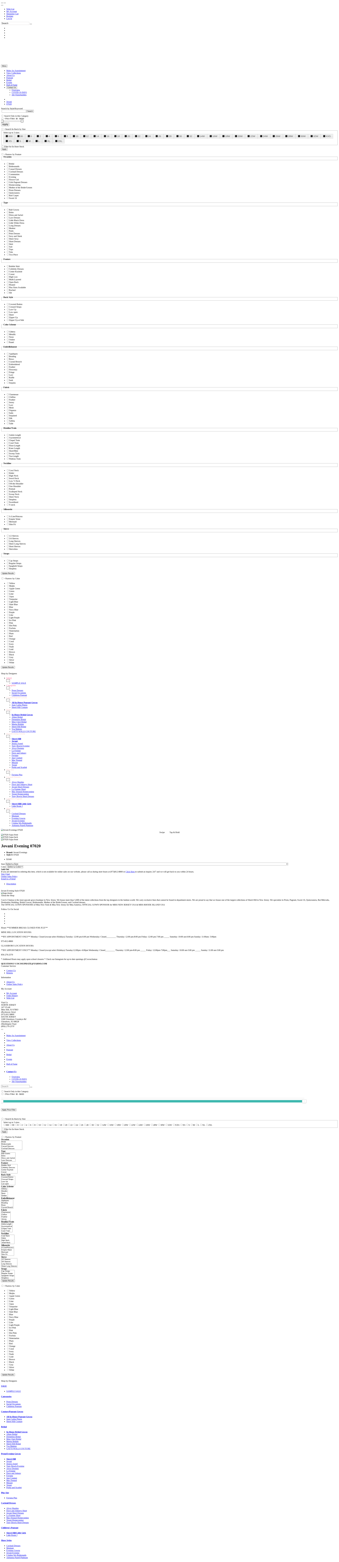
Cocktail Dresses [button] (8, 1503)
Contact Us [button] (11, 1071)
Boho (11, 212)
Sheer (11, 315)
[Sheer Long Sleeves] (9, 1266)
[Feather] (5, 1217)
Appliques (13, 354)
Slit (10, 293)
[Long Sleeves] (9, 1264)
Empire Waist (14, 519)
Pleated (12, 285)
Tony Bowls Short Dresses (23, 796)
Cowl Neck (14, 470)
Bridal (11, 164)
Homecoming (14, 185)
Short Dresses (15, 241)
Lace (11, 375)
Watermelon (14, 631)
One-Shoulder (15, 486)
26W (277, 136)
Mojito (12, 586)
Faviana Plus (17, 775)
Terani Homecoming (20, 794)
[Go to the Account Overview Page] (2, 5)
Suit (10, 247)
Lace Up (12, 309)
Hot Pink (13, 625)
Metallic (12, 334)
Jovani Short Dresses (20, 787)
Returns (9, 973)
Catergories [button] (6, 1396)
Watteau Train (15, 459)
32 (190, 136)
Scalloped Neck (15, 491)
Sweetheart (13, 502)
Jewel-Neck (14, 478)
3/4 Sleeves (14, 538)
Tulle (11, 423)
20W (240, 136)
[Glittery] (4, 1189)
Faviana (15, 755)
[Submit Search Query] (31, 1087)
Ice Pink (12, 620)
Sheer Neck (14, 497)
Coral (11, 641)
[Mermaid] (7, 1252)
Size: (3, 864)
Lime (11, 594)
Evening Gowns (18, 818)
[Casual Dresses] (11, 1146)
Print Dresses (14, 233)
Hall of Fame (11, 1064)
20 (128, 136)
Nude (11, 647)
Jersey (11, 402)
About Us (10, 982)
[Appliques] (7, 1201)
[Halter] (7, 1238)
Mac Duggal (17, 760)
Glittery (12, 332)
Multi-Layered (15, 279)
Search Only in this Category (16, 116)
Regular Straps (15, 563)
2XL (60, 141)
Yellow (12, 583)
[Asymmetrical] (6, 1226)
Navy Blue (13, 610)
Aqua (11, 596)
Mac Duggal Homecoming (23, 792)
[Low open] (8, 1184)
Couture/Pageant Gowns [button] (12, 1411)
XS (10, 141)
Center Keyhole (15, 271)
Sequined (13, 415)
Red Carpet (14, 195)
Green (11, 591)
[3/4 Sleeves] (9, 1262)
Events (9, 1059)
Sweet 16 (13, 198)
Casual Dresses (15, 169)
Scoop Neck (14, 494)
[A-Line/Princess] (7, 1248)
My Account (11, 11)
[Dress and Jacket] (8, 1158)
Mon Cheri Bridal (19, 722)
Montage (15, 816)
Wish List (10, 9)
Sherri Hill (16, 739)
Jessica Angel (17, 743)
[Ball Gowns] (8, 1154)
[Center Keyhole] (9, 1170)
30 (180, 136)
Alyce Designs (18, 748)
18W (227, 136)
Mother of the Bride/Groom (20, 187)
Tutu (11, 252)
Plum (11, 633)
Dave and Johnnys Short (22, 784)
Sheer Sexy (14, 239)
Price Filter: (10, 118)
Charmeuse (13, 394)
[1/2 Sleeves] (9, 1259)
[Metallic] (4, 1191)
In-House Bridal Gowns (22, 715)
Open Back (14, 282)
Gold (11, 649)
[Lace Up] (8, 1182)
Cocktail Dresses (16, 172)
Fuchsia (12, 628)
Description (11, 884)
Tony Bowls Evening (21, 746)
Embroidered (14, 364)
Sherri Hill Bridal (19, 727)
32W (315, 136)
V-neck (12, 505)
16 (108, 136)
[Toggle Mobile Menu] (2, 1029)
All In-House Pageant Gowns (25, 702)
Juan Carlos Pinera (19, 705)
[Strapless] (8, 1278)
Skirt (11, 244)
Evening (12, 177)
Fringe (11, 372)
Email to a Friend (8, 879)
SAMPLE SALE (19, 683)
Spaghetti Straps (16, 566)
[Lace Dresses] (8, 1160)
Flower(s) (13, 370)
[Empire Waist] (7, 1250)
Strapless (12, 499)
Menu (4, 66)
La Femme (16, 751)
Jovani (15, 741)
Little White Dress (16, 223)
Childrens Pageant (19, 695)
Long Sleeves (14, 541)
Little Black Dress (16, 220)
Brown (12, 652)
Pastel (11, 342)
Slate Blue (13, 604)
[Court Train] (6, 1231)
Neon (11, 337)
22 (139, 136)
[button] (16, 70)
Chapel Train (14, 440)
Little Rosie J (17, 806)
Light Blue (13, 602)
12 (87, 136)
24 (149, 136)
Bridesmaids (14, 166)
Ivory (11, 644)
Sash (11, 380)
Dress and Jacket (16, 215)
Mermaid (13, 522)
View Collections (13, 1040)
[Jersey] (5, 1219)
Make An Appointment (16, 1035)
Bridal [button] (4, 1427)
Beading (12, 356)
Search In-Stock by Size (15, 129)
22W (252, 136)
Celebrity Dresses (16, 269)
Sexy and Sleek (15, 236)
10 (77, 136)
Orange (12, 639)
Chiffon (12, 397)
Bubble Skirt (14, 266)
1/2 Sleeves (14, 536)
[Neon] (4, 1193)
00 (21, 136)
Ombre (12, 340)
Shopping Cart (12, 14)
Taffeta (12, 421)
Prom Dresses (15, 190)
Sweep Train (14, 453)
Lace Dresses (14, 218)
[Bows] (7, 1205)
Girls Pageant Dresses (18, 182)
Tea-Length (14, 456)
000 (10, 136)
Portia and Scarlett (19, 767)
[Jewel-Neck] (7, 1243)
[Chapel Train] (6, 1229)
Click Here (130, 872)
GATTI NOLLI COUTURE (24, 731)
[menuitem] (172, 9)
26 (159, 136)
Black (11, 654)
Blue (11, 607)
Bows (11, 359)
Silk (10, 418)
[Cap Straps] (8, 1271)
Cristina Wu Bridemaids (22, 823)
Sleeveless (13, 549)
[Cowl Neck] (7, 1236)
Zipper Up (13, 317)
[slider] (304, 1101)
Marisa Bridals (18, 724)
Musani (15, 762)
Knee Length (14, 448)
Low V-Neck (14, 481)
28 (170, 136)
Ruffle (11, 377)
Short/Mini (13, 451)
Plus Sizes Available (17, 287)
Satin (11, 413)
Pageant (9, 1050)
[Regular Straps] (8, 1273)
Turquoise (13, 599)
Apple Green (14, 588)
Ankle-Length (15, 435)
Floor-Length (14, 445)
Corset (11, 274)
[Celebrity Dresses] (9, 1168)
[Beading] (7, 1203)
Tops (11, 249)
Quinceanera (14, 193)
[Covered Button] (8, 1177)
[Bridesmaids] (11, 1144)
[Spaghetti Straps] (8, 1276)
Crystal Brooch (15, 362)
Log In (9, 18)
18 (118, 136)
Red (11, 636)
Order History (12, 996)
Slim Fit (12, 524)
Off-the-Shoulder (16, 484)
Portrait (12, 489)
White (11, 662)
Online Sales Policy (9, 876)
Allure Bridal (17, 717)
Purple (12, 612)
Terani (14, 765)
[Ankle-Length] (6, 1224)
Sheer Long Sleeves (17, 544)
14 (97, 136)
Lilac (11, 615)
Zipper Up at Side (16, 320)
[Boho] (8, 1156)
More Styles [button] (6, 1540)
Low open (13, 312)
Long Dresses (15, 225)
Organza (12, 410)
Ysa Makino (17, 729)
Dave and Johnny (19, 753)
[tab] (172, 680)
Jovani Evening (18, 821)
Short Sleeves (14, 546)
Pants (11, 231)
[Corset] (9, 1172)
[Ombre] (4, 1196)
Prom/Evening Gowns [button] (11, 1454)
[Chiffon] (5, 1215)
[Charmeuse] (5, 1212)
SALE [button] (4, 1386)
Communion (14, 174)
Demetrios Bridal (19, 719)
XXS (328, 136)
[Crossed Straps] (8, 1179)
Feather (12, 367)
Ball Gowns (14, 210)
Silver (11, 660)
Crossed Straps (15, 307)
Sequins (12, 383)
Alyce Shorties (18, 782)
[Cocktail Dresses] (11, 1149)
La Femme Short (19, 789)
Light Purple (14, 618)
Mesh (11, 408)
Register (9, 16)
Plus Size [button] (5, 1493)
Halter (11, 473)
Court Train (14, 443)
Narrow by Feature (13, 154)
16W (214, 136)
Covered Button (15, 304)
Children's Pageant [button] (9, 1528)
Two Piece (13, 255)
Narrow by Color (12, 578)
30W (303, 136)
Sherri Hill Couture (20, 707)
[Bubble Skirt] (9, 1165)
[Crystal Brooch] (7, 1207)
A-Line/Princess (16, 516)
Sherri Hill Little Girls (21, 804)
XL (48, 141)
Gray (11, 657)
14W (202, 136)
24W (265, 136)
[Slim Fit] (7, 1254)
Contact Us (11, 970)
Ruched (12, 290)
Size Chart (5, 874)
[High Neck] (7, 1240)
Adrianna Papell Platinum (22, 825)
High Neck (13, 476)
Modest (12, 228)
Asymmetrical (15, 438)
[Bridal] (11, 1142)
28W (290, 136)
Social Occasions (19, 693)
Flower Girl (14, 180)
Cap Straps (13, 561)
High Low (13, 277)
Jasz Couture (17, 758)
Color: (4, 867)
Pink (11, 623)
